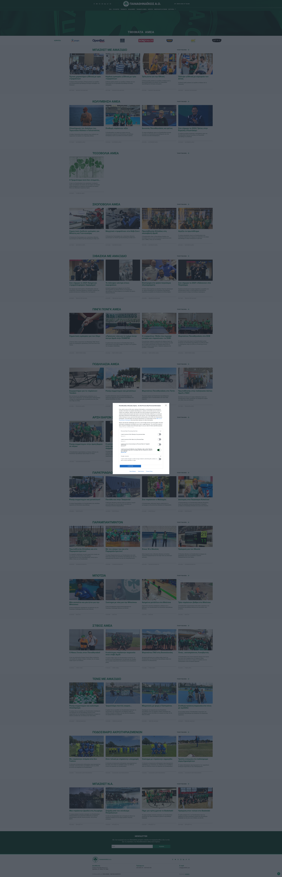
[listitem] (141, 431)
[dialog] (141, 438)
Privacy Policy (149, 471)
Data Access (141, 471)
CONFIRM (130, 466)
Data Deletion (133, 471)
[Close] (166, 405)
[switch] (159, 434)
